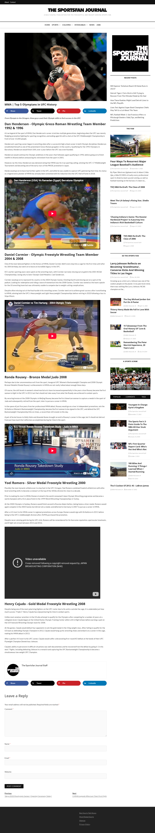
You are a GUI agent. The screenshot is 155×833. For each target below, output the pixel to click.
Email (7, 758)
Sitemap (82, 821)
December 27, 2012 (131, 489)
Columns (66, 25)
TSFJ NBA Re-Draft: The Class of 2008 (127, 187)
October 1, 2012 (134, 456)
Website (8, 772)
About (7, 2)
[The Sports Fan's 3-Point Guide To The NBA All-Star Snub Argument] (118, 421)
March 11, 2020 (130, 316)
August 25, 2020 (136, 191)
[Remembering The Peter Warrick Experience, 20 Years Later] (115, 344)
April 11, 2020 (143, 306)
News (92, 25)
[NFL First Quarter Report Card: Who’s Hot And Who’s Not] (118, 444)
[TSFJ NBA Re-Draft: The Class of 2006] (115, 238)
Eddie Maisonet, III (130, 306)
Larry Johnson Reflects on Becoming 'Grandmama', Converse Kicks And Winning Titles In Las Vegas (127, 268)
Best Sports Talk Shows (87, 813)
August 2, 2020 (129, 246)
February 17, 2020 (130, 338)
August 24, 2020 (136, 207)
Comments (130, 397)
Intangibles (79, 25)
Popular (116, 397)
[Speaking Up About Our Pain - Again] (130, 378)
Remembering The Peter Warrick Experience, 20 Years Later (135, 345)
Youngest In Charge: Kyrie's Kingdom (138, 406)
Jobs (99, 25)
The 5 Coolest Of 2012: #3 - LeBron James (129, 485)
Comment (9, 709)
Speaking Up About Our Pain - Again (128, 384)
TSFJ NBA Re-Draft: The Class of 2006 (134, 237)
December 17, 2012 (135, 414)
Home (47, 25)
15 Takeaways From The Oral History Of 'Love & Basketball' (135, 328)
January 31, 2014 (135, 437)
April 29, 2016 (134, 478)
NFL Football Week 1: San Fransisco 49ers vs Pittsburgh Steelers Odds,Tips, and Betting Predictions (128, 117)
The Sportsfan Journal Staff (119, 168)
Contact (13, 2)
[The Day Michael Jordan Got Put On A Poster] (115, 302)
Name (7, 744)
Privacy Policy (84, 824)
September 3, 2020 (137, 168)
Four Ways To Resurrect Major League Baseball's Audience (128, 163)
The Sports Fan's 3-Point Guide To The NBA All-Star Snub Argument (137, 425)
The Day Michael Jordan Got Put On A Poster (137, 300)
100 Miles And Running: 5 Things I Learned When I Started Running (137, 467)
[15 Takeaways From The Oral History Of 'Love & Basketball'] (115, 327)
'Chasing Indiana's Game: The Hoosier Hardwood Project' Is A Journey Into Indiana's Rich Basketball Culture (128, 220)
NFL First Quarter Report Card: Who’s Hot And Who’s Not (137, 446)
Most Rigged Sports (86, 817)
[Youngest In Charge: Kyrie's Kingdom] (118, 405)
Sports (55, 25)
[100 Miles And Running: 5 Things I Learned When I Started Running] (118, 463)
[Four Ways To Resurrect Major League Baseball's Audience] (130, 146)
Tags (144, 397)
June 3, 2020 (137, 387)
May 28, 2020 (135, 277)
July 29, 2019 (143, 351)
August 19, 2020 (136, 226)
